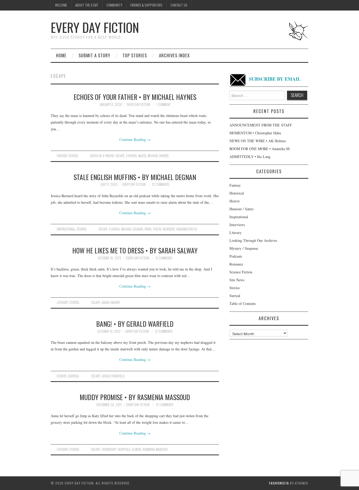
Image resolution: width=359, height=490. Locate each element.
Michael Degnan (132, 229)
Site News (236, 279)
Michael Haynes (158, 155)
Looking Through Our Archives (253, 240)
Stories (73, 155)
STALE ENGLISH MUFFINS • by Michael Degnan (135, 177)
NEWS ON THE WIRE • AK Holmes (257, 140)
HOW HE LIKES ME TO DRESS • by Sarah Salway (135, 250)
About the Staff (86, 5)
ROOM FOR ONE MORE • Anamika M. (259, 148)
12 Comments (160, 184)
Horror (234, 200)
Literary (62, 302)
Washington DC (186, 229)
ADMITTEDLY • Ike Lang (249, 156)
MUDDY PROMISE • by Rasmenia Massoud (135, 397)
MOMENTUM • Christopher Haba (255, 132)
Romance (236, 264)
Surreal (73, 376)
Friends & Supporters (146, 5)
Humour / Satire (241, 208)
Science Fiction (240, 271)
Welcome (61, 5)
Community (114, 5)
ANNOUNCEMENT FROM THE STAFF (260, 124)
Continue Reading (135, 139)
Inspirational (66, 229)
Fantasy (62, 155)
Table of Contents (242, 303)
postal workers (164, 229)
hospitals (123, 449)
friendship (109, 449)
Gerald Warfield (113, 376)
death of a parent (102, 155)
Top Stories (134, 55)
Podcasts (235, 256)
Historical (236, 193)
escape (120, 155)
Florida (114, 229)
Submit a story (94, 55)
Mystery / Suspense (243, 248)
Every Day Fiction (95, 27)
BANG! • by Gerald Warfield (134, 324)
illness (136, 449)
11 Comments (164, 258)
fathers (131, 155)
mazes (142, 155)
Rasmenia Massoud (155, 449)
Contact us (179, 5)
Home (61, 55)
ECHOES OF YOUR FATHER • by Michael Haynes (135, 97)
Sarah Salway (111, 302)
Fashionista (279, 483)
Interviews (237, 224)
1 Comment (163, 104)
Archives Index (174, 55)
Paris (148, 229)
